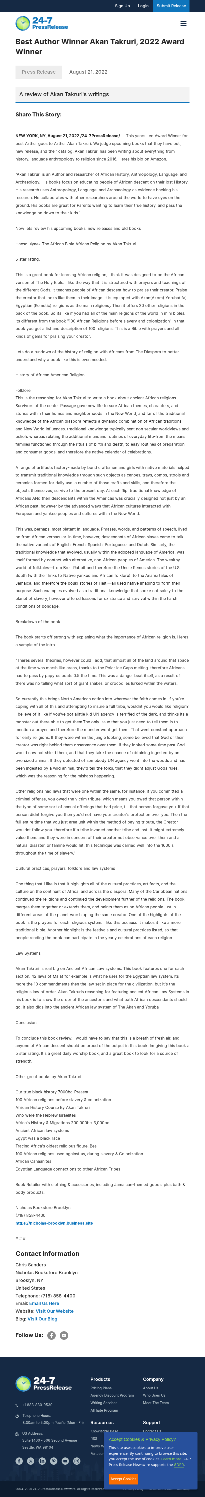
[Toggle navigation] (184, 23)
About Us (150, 1388)
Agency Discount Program (112, 1395)
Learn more (171, 1458)
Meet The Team (156, 1403)
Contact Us (152, 1431)
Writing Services (104, 1403)
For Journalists (102, 1454)
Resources (102, 1423)
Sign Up (122, 6)
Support (152, 1423)
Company (153, 1379)
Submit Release (171, 6)
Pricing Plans (101, 1388)
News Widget (101, 1446)
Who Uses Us (154, 1395)
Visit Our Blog (42, 1319)
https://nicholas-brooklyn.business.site (54, 1223)
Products (100, 1379)
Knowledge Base (104, 1431)
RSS (93, 1439)
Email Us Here (44, 1303)
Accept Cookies (123, 1479)
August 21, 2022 (88, 72)
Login (143, 6)
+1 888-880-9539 (37, 1405)
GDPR (179, 1464)
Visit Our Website (55, 1311)
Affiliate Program (104, 1410)
